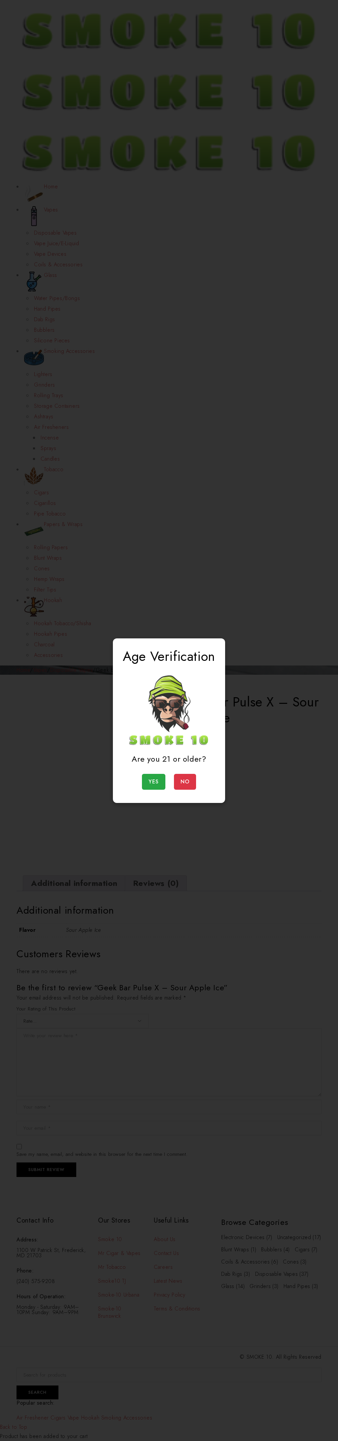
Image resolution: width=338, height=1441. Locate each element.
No (185, 781)
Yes (154, 781)
